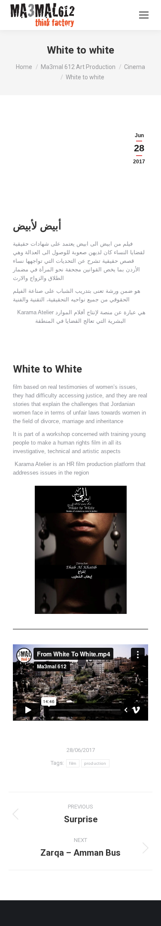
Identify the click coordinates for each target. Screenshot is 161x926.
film (72, 763)
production (95, 763)
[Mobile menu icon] (143, 15)
